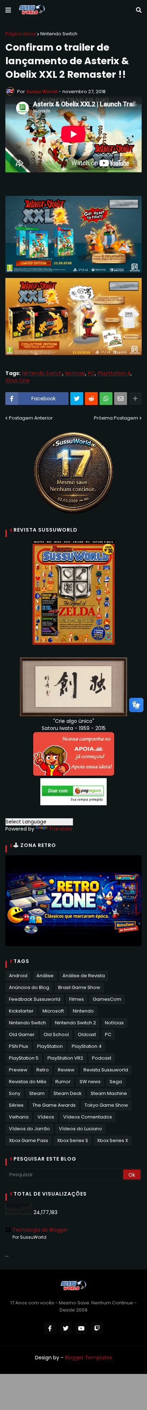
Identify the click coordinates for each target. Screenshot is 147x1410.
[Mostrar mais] (135, 398)
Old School (56, 1034)
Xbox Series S (72, 1140)
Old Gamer (22, 1034)
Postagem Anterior (31, 418)
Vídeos (45, 1117)
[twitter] (66, 1328)
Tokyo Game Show (106, 1105)
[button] (8, 10)
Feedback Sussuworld (34, 999)
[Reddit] (91, 398)
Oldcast (87, 1034)
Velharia (19, 1117)
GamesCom (107, 999)
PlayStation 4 (114, 373)
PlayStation (50, 1046)
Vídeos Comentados (87, 1117)
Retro (42, 1069)
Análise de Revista (83, 975)
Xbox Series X (112, 1140)
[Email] (120, 398)
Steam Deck (68, 1093)
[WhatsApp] (106, 398)
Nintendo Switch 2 (75, 1022)
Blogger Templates (88, 1357)
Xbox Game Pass (28, 1140)
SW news (90, 1081)
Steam (37, 1093)
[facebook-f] (50, 1328)
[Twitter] (76, 398)
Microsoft (53, 1011)
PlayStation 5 (24, 1058)
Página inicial (20, 33)
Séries (16, 1105)
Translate (60, 828)
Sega (116, 1081)
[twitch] (97, 1328)
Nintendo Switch (58, 33)
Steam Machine (109, 1093)
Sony (14, 1093)
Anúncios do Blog (29, 987)
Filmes (76, 999)
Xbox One (17, 380)
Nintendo (83, 1011)
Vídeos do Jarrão (29, 1128)
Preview (18, 1069)
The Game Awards (54, 1105)
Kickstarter (21, 1011)
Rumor (63, 1081)
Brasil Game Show (79, 987)
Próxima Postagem (116, 418)
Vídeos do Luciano (80, 1128)
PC (91, 373)
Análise (45, 975)
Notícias (75, 373)
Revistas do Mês (27, 1081)
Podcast (101, 1058)
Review (66, 1069)
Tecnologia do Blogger (40, 1230)
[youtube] (81, 1328)
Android (18, 975)
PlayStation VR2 (65, 1058)
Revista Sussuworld (105, 1069)
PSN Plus (18, 1046)
